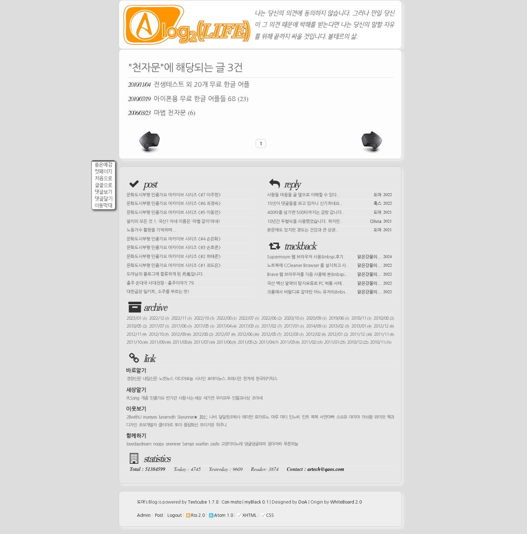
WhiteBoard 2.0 (346, 502)
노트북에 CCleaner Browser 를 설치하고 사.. (329, 265)
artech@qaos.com (326, 469)
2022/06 (271, 318)
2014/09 (316, 326)
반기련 (171, 398)
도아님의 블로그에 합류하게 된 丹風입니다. (165, 274)
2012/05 (271, 334)
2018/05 (137, 326)
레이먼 (247, 417)
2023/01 (137, 318)
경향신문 (134, 379)
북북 (314, 417)
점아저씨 (274, 444)
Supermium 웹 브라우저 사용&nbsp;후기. (329, 256)
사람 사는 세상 (190, 398)
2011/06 (226, 342)
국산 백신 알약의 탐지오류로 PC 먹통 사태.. (329, 283)
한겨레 (248, 379)
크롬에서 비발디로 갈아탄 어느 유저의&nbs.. (329, 291)
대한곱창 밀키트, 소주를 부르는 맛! (158, 292)
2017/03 (249, 326)
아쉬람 (367, 417)
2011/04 (268, 342)
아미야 (354, 417)
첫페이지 (103, 171)
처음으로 (103, 178)
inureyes (150, 417)
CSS (270, 515)
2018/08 (384, 318)
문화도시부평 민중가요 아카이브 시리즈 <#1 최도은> (174, 265)
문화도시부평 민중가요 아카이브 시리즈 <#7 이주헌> (174, 195)
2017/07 (159, 326)
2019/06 (339, 318)
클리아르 (165, 425)
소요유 (341, 417)
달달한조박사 (229, 417)
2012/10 (158, 334)
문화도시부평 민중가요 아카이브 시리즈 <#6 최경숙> (174, 203)
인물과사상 (241, 398)
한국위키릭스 (266, 379)
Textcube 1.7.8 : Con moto (214, 502)
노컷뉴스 (166, 379)
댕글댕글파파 (255, 444)
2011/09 (160, 342)
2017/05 (204, 326)
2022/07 (249, 318)
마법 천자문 (161, 112)
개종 (144, 398)
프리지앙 (207, 425)
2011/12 (360, 334)
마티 (283, 417)
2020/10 (294, 318)
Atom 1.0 (223, 515)
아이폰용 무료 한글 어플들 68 (188, 98)
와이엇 (379, 417)
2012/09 (181, 334)
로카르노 (262, 417)
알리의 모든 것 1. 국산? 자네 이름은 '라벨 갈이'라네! (173, 221)
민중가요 (157, 398)
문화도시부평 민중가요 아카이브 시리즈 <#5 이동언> (174, 212)
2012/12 (384, 326)
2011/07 (204, 342)
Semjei (188, 444)
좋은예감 (104, 165)
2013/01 (361, 326)
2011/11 (384, 334)
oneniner (173, 444)
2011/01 (334, 342)
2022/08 (227, 318)
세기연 (208, 398)
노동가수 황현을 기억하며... (151, 230)
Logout (174, 515)
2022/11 (181, 318)
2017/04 (227, 326)
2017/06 (181, 326)
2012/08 (203, 334)
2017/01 (294, 326)
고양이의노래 (231, 444)
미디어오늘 (184, 379)
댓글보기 (103, 192)
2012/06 (248, 334)
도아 (141, 502)
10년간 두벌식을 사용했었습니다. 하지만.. (329, 221)
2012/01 (337, 334)
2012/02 (316, 334)
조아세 (257, 398)
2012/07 (225, 334)
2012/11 (136, 334)
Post (159, 515)
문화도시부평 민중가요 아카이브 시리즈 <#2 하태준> (174, 256)
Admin (144, 515)
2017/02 (271, 326)
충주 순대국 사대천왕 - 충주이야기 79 (160, 283)
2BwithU (134, 417)
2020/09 (316, 318)
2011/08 (182, 342)
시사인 (200, 379)
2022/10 (204, 318)
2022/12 (159, 318)
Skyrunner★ (187, 417)
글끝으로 (103, 185)
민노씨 (294, 417)
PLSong (133, 398)
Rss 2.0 (198, 515)
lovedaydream (139, 444)
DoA (302, 502)
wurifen (201, 444)
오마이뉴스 (216, 379)
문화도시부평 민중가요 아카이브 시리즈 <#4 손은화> (174, 239)
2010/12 (357, 342)
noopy (158, 444)
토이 (178, 425)
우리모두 (223, 398)
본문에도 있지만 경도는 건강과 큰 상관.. (329, 229)
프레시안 (234, 379)
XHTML (249, 515)
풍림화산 (191, 425)
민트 (305, 417)
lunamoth (167, 417)
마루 (274, 417)
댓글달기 (104, 199)
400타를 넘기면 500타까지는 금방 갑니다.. (329, 212)
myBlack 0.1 (256, 502)
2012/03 (293, 334)
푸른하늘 (291, 444)
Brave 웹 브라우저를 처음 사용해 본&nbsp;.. (329, 274)
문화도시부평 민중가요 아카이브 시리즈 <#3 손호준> (174, 247)
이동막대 (104, 205)
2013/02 (339, 326)
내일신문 (150, 379)
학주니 (221, 425)
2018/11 (361, 318)
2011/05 (247, 342)
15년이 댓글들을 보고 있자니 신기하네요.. (329, 203)
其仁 (203, 417)
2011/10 (137, 342)
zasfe (214, 444)
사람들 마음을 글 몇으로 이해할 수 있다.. (329, 194)
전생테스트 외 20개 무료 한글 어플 (189, 84)
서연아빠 (327, 417)
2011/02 (311, 342)
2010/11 (380, 342)
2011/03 (289, 342)
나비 (213, 417)
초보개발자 (148, 425)
